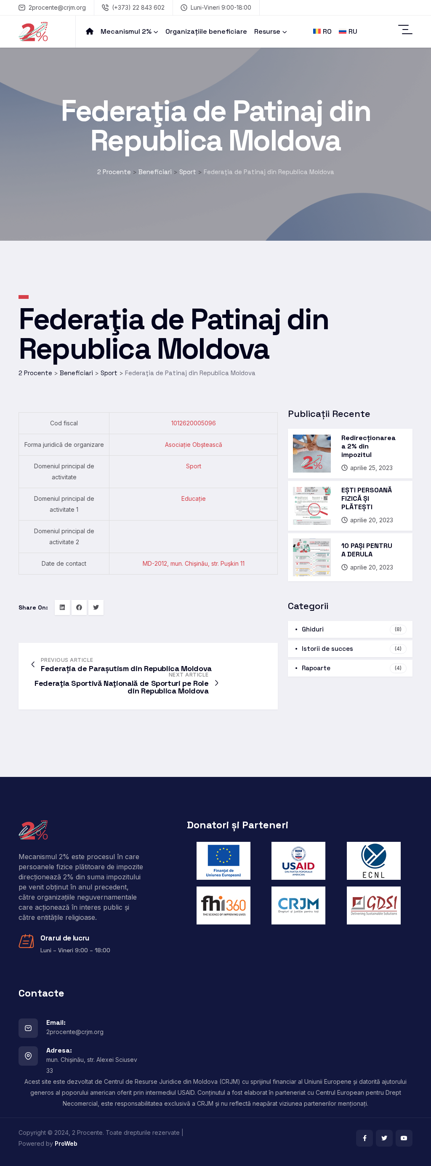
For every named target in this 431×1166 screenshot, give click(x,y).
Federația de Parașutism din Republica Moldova (126, 668)
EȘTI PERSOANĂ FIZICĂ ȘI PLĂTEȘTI (366, 498)
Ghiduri (352, 629)
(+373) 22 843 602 (138, 7)
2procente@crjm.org (57, 7)
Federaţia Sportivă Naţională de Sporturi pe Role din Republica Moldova (122, 687)
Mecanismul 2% (126, 31)
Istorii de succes (352, 649)
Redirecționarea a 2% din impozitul (368, 446)
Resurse (267, 31)
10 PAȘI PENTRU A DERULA (366, 550)
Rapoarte (352, 668)
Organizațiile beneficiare (206, 31)
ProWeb (66, 1143)
